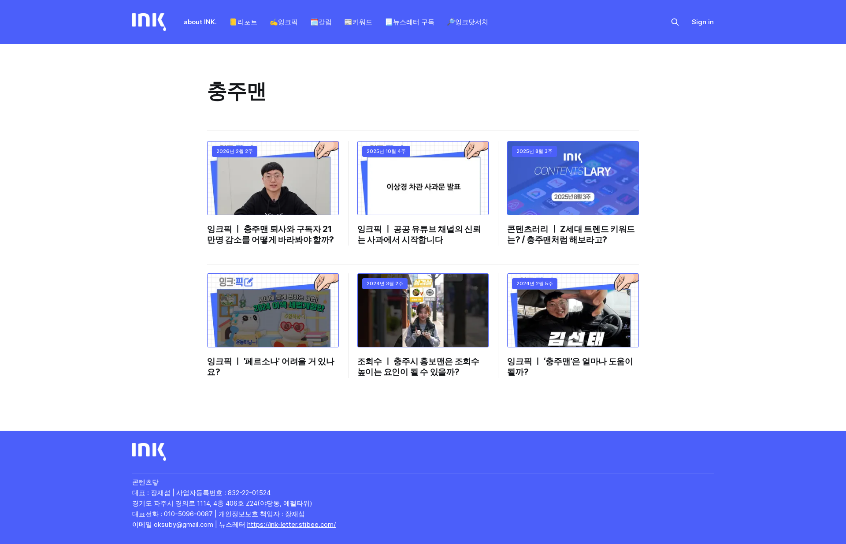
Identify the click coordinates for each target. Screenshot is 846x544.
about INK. (200, 22)
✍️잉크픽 (284, 22)
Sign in (703, 22)
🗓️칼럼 (321, 22)
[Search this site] (675, 22)
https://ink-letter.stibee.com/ (291, 524)
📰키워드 (358, 22)
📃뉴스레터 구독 (409, 22)
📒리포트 (243, 22)
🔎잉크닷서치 (467, 22)
